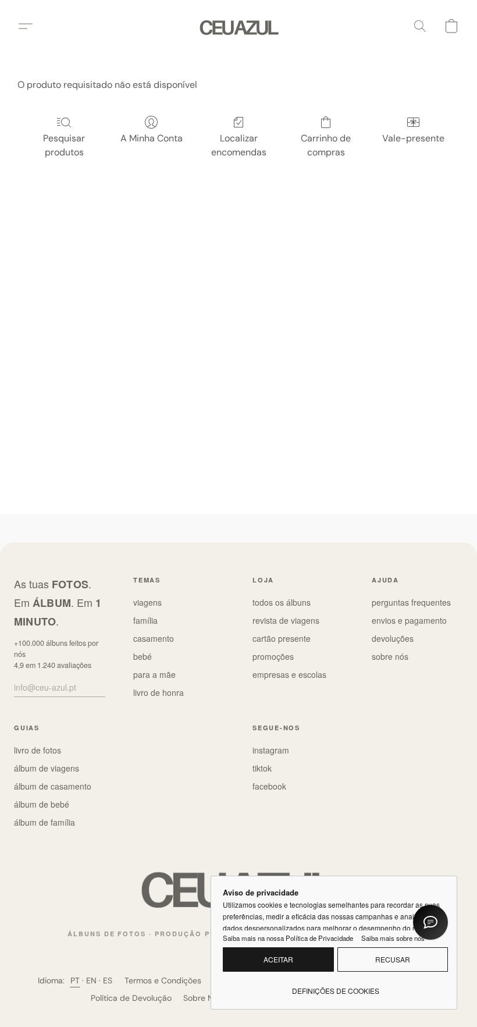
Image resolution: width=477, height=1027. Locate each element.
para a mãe (154, 674)
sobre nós (390, 656)
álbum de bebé (41, 804)
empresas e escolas (289, 674)
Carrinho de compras (326, 145)
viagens (147, 602)
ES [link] (108, 980)
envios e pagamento (409, 620)
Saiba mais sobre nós (393, 938)
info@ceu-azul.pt (45, 687)
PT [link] (75, 980)
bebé (142, 656)
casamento (153, 638)
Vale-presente (413, 138)
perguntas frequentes (411, 602)
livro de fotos (37, 750)
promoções (273, 656)
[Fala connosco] (430, 922)
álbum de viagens (46, 768)
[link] (335, 986)
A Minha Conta (151, 138)
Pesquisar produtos (64, 145)
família (145, 620)
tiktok (262, 768)
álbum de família (44, 822)
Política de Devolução (131, 998)
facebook (269, 786)
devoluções (393, 638)
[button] (238, 26)
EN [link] (91, 980)
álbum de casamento (52, 786)
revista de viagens (285, 620)
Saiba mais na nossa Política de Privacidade (288, 938)
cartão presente (281, 638)
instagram (270, 750)
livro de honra (158, 692)
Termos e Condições (162, 980)
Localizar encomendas (238, 145)
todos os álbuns (281, 602)
